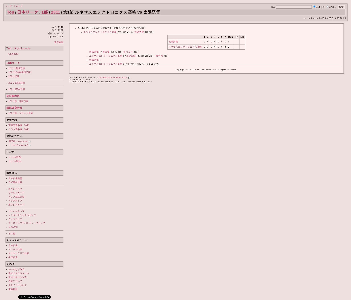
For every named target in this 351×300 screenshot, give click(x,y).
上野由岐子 (132, 56)
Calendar (13, 54)
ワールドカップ (16, 192)
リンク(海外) (15, 161)
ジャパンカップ (16, 211)
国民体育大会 (14, 107)
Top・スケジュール (18, 48)
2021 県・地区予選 (18, 101)
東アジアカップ (16, 204)
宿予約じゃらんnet (19, 141)
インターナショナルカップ (22, 215)
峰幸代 (159, 56)
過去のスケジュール (18, 273)
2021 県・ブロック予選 (20, 113)
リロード (18, 6)
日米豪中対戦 (15, 182)
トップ (8, 6)
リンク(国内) (15, 157)
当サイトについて (17, 285)
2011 (55, 12)
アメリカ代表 (15, 249)
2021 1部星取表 (16, 68)
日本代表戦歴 (15, 178)
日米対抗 (13, 227)
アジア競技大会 (16, 196)
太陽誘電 (139, 32)
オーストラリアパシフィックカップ (26, 223)
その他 (11, 233)
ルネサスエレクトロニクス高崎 (100, 32)
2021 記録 (13, 76)
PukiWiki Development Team (113, 78)
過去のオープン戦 (17, 277)
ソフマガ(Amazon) (18, 145)
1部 (44, 12)
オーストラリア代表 (18, 253)
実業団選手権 (15, 125)
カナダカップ (15, 219)
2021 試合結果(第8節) (19, 72)
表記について (15, 281)
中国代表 (13, 257)
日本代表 (13, 245)
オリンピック (15, 189)
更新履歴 (58, 42)
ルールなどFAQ (16, 269)
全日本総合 (13, 95)
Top (10, 12)
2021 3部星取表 (16, 89)
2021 (27, 125)
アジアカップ (15, 200)
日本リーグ (28, 12)
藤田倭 (106, 52)
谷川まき (128, 52)
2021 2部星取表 (16, 83)
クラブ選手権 (15, 129)
